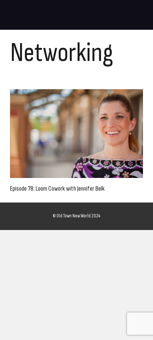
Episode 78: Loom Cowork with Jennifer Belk (57, 188)
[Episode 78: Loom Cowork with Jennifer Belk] (76, 133)
